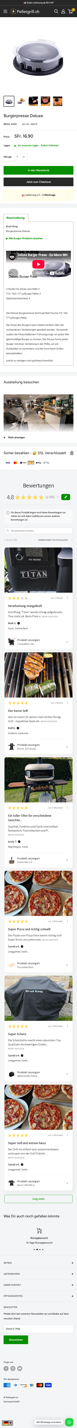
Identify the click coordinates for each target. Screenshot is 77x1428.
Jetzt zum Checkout (38, 182)
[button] (58, 497)
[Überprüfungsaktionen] (67, 597)
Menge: (8, 156)
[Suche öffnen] (56, 11)
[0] (70, 11)
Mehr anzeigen (50, 616)
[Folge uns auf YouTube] (19, 1368)
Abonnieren (16, 1339)
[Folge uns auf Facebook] (6, 1368)
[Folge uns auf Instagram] (12, 1368)
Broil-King (10, 124)
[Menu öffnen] (5, 11)
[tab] (16, 218)
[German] (7, 1423)
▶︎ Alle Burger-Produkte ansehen (24, 238)
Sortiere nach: (45, 539)
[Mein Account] (63, 11)
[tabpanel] (38, 294)
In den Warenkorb (38, 170)
